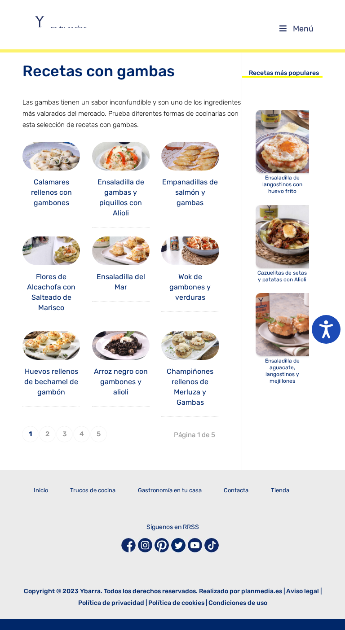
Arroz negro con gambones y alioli (121, 381)
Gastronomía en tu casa (170, 490)
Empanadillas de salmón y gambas (190, 192)
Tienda (280, 490)
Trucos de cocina (92, 490)
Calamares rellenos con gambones (51, 192)
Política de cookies (176, 603)
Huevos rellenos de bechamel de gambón (51, 381)
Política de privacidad (111, 603)
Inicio (41, 490)
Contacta (236, 490)
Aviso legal (302, 591)
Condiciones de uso (237, 603)
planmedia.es (261, 591)
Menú (303, 29)
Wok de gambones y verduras (190, 287)
